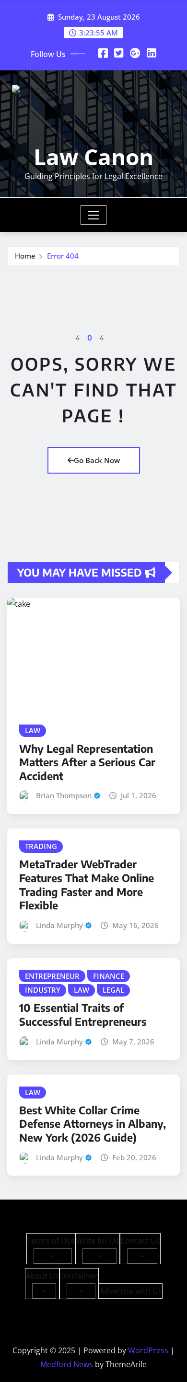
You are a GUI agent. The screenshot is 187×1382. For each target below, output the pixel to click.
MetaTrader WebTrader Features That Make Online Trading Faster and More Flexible (86, 884)
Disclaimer (79, 1275)
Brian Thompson (64, 795)
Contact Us (140, 1240)
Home (25, 256)
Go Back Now (97, 460)
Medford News (66, 1364)
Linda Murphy (59, 925)
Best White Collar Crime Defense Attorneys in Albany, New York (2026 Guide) (92, 1123)
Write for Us (97, 1240)
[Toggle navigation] (94, 215)
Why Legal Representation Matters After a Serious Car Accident (87, 762)
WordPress (148, 1350)
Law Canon (93, 156)
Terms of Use (51, 1240)
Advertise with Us (130, 1291)
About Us (42, 1275)
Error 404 (63, 256)
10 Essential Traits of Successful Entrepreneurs (83, 1014)
